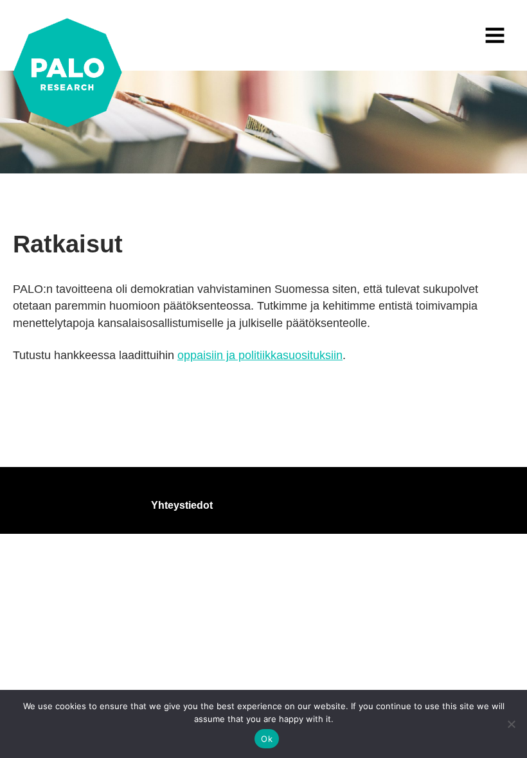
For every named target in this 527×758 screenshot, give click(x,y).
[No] (511, 724)
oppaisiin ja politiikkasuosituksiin (260, 355)
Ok (266, 739)
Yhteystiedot (182, 505)
